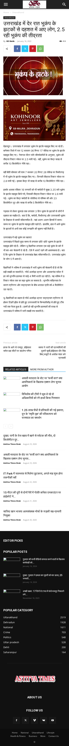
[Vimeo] (34, 720)
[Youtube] (52, 720)
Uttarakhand (18, 12)
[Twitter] (25, 48)
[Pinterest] (32, 48)
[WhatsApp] (40, 48)
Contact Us (54, 736)
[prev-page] (5, 426)
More (42, 736)
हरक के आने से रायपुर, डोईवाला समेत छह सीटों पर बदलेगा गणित (17, 349)
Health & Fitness (18, 736)
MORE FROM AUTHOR (42, 369)
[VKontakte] (43, 720)
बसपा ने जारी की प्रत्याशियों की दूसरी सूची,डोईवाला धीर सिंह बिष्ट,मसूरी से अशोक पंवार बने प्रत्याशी (52, 352)
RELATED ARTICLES (15, 369)
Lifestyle (50, 732)
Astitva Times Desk (12, 444)
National (25, 732)
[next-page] (11, 426)
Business (33, 736)
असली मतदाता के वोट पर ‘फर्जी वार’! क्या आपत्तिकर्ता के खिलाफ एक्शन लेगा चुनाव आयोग (42, 381)
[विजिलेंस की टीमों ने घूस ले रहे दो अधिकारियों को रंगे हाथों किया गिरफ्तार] (11, 398)
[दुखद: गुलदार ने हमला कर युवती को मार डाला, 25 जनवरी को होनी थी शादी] (11, 579)
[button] (5, 4)
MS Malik (10, 41)
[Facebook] (17, 48)
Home (6, 12)
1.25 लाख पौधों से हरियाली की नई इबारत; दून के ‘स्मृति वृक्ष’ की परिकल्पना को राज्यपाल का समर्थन (43, 413)
